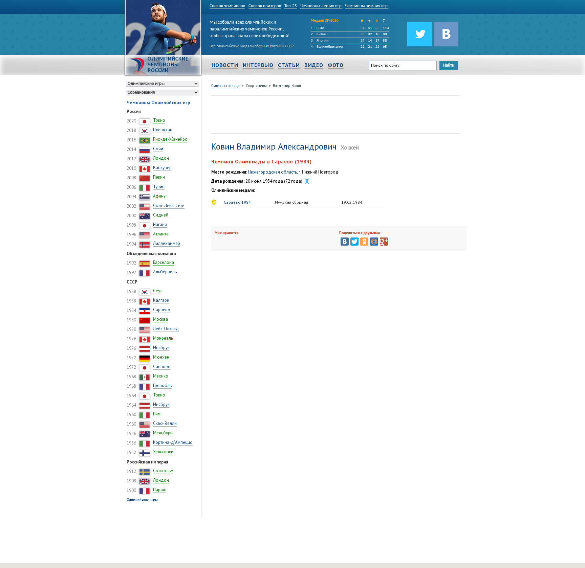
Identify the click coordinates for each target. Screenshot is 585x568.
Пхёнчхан (162, 130)
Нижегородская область (272, 172)
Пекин (159, 177)
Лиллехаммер (166, 243)
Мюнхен (161, 357)
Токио (159, 120)
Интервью (258, 65)
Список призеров (264, 6)
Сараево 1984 (237, 202)
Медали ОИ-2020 (325, 21)
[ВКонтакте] (345, 241)
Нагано (160, 224)
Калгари (161, 300)
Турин (159, 186)
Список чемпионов (227, 6)
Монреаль (163, 338)
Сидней (160, 215)
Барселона (163, 262)
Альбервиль (165, 272)
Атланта (161, 234)
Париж (159, 490)
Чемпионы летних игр (321, 6)
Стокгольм (163, 471)
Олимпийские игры (142, 499)
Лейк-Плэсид (166, 329)
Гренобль (162, 385)
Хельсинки (163, 452)
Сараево (161, 310)
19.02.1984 (351, 202)
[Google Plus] (384, 241)
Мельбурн (163, 433)
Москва (160, 319)
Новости (225, 65)
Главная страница (225, 85)
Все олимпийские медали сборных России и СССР (252, 46)
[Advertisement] (334, 113)
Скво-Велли (165, 423)
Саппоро (162, 366)
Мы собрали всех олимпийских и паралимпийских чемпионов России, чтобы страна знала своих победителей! (250, 28)
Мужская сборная (291, 202)
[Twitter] (354, 241)
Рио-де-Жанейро (170, 139)
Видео (313, 65)
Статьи (289, 65)
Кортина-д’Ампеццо (173, 442)
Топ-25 (290, 6)
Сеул (157, 291)
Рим (156, 414)
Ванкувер (162, 168)
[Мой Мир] (374, 241)
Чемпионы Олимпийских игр (158, 102)
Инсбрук (161, 347)
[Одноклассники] (364, 241)
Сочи (158, 149)
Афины (160, 196)
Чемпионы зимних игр (366, 6)
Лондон (161, 158)
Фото (336, 65)
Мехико (160, 376)
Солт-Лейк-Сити (169, 205)
